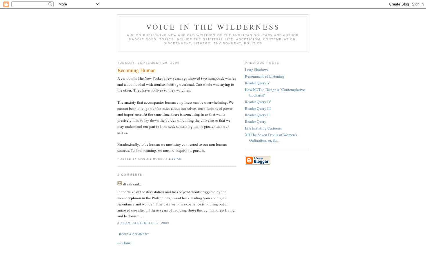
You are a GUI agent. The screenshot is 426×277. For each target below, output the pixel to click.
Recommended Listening (264, 76)
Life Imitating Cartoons (263, 128)
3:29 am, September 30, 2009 (143, 223)
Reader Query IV (258, 101)
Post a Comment (134, 234)
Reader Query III (258, 108)
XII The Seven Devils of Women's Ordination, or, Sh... (271, 137)
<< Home (124, 242)
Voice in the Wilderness (213, 27)
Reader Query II (257, 114)
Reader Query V (257, 82)
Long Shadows (256, 69)
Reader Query (255, 121)
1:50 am (175, 158)
